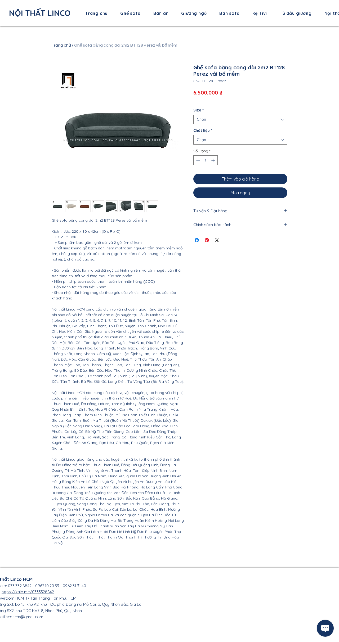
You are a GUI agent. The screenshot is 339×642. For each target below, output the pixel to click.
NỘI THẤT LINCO (39, 13)
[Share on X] (217, 240)
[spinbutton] (205, 160)
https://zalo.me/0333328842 (28, 591)
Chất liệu (202, 130)
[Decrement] (197, 160)
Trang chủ (61, 45)
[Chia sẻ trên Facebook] (197, 240)
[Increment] (213, 160)
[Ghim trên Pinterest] (207, 240)
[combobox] (240, 119)
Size (198, 110)
